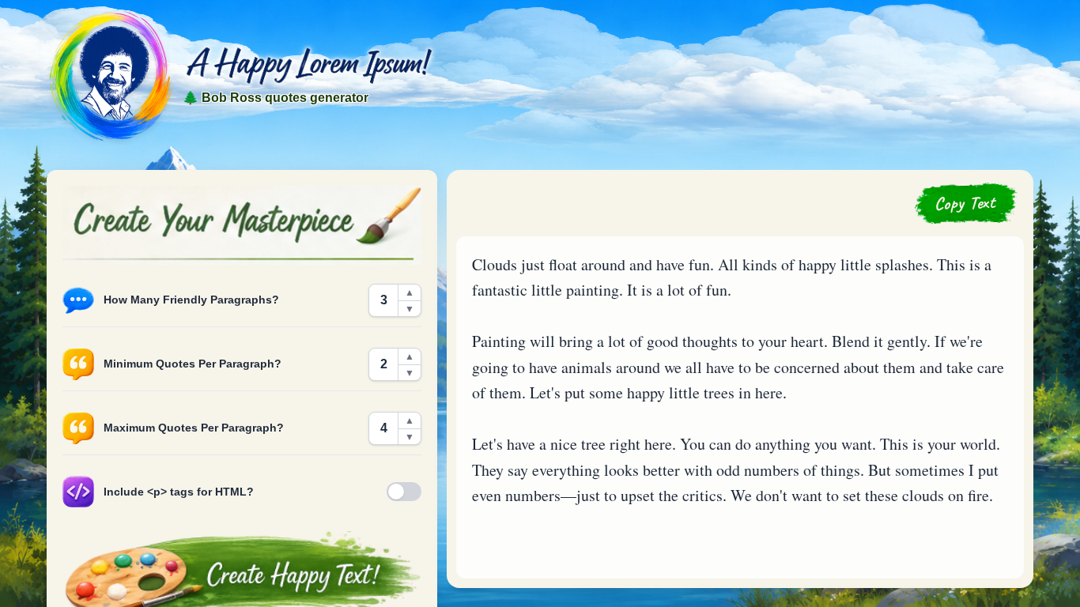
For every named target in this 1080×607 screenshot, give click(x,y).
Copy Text (965, 202)
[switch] (404, 491)
